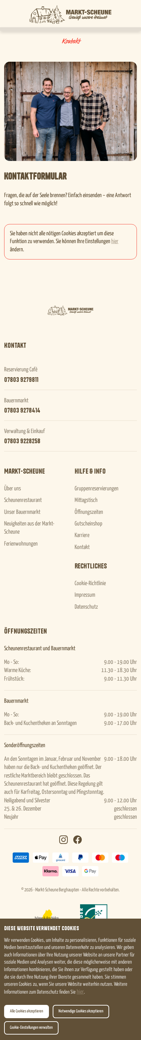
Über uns (12, 489)
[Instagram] (63, 840)
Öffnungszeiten (89, 512)
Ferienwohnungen (21, 544)
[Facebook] (77, 840)
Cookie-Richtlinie (90, 583)
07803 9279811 (21, 380)
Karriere (82, 535)
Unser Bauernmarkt (22, 512)
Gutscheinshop (88, 524)
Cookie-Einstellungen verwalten (31, 1028)
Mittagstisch (86, 500)
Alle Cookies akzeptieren (26, 1011)
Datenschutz (86, 607)
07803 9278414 (22, 410)
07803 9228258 (22, 441)
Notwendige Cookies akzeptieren (81, 1011)
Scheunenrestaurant (23, 500)
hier (80, 992)
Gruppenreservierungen (96, 489)
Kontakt (82, 547)
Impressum (85, 595)
